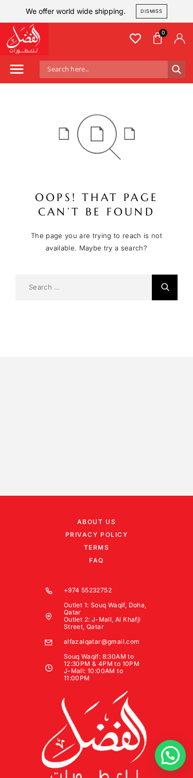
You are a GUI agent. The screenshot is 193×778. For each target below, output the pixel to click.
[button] (16, 70)
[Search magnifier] (176, 69)
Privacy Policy (96, 534)
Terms (97, 547)
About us (96, 522)
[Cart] (157, 38)
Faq (96, 560)
